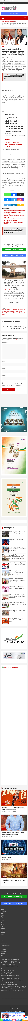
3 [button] (11, 302)
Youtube (3, 955)
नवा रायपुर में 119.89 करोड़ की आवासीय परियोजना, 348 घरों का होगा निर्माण (16, 588)
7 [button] (15, 302)
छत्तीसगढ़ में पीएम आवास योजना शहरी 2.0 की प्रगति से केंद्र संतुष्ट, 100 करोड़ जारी (17, 580)
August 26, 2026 (6, 811)
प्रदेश (2, 918)
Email (4, 368)
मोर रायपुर (3, 920)
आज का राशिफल (6, 857)
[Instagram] (20, 198)
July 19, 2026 (5, 884)
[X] (20, 193)
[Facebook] (14, 193)
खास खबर (3, 922)
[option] (14, 280)
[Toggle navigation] (3, 18)
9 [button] (17, 302)
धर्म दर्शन (3, 924)
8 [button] (16, 302)
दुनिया (2, 916)
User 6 (12, 836)
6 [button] (14, 302)
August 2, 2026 (6, 859)
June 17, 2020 (5, 57)
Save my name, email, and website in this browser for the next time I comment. (12, 384)
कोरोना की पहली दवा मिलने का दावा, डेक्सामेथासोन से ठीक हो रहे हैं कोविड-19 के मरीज (13, 327)
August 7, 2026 (6, 836)
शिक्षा (2, 937)
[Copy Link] (20, 203)
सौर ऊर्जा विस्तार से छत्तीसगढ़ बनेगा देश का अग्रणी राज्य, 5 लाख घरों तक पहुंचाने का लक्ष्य (17, 548)
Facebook (3, 949)
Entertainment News (9, 788)
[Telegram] (14, 198)
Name (4, 361)
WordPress (19, 1015)
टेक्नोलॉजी (3, 928)
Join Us (3, 941)
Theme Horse (16, 1013)
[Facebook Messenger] (7, 198)
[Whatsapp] (7, 193)
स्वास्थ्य (2, 935)
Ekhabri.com (18, 1011)
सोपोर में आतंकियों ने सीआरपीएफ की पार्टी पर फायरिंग (14, 210)
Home (2, 909)
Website (4, 375)
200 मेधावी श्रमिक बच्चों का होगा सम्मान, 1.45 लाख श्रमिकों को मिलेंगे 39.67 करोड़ (16, 572)
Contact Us (4, 943)
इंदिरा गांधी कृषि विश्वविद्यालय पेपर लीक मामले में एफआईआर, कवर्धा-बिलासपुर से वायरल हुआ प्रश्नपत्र (14, 284)
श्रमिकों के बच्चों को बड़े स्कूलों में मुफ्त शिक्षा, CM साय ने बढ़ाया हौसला (17, 603)
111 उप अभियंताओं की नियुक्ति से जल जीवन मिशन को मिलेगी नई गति (17, 563)
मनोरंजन (4, 804)
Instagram (3, 951)
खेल (2, 926)
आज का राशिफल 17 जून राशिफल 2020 (12, 321)
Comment (5, 342)
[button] (3, 279)
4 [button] (12, 302)
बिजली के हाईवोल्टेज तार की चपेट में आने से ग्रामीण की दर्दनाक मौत (17, 532)
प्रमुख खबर (3, 911)
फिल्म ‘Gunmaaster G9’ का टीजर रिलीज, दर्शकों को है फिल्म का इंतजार (17, 620)
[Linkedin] (14, 203)
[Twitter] (7, 203)
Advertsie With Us (5, 945)
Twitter (3, 953)
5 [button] (13, 302)
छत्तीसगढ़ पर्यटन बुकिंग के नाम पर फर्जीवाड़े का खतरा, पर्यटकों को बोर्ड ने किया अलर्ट (17, 596)
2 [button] (10, 302)
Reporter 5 (12, 57)
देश (3, 46)
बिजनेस (2, 930)
